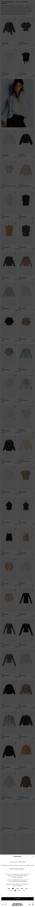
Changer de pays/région (16, 868)
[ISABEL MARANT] (17, 904)
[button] (29, 904)
